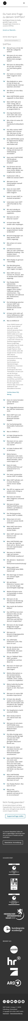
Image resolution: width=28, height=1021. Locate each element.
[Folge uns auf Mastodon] (19, 1003)
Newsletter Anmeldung (13, 842)
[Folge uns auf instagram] (4, 1003)
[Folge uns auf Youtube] (11, 1003)
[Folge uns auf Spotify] (23, 1003)
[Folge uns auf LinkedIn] (15, 1003)
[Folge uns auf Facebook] (8, 1003)
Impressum (6, 1013)
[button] (14, 50)
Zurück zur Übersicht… (9, 30)
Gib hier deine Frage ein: (10, 37)
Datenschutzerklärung (16, 1013)
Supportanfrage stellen (15, 816)
